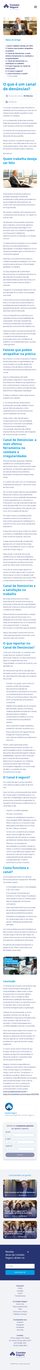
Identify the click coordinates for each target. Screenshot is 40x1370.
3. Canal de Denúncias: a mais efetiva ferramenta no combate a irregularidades (19, 56)
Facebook (20, 1327)
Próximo (20, 1155)
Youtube (20, 1330)
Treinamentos (20, 1296)
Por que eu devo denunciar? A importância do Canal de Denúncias (18, 1212)
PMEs (20, 1288)
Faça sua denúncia (20, 1307)
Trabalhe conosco (20, 1314)
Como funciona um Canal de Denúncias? (20, 1192)
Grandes (20, 1291)
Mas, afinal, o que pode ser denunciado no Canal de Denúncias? (19, 1233)
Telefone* (8, 1146)
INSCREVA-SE (20, 1272)
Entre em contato (20, 1312)
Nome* (7, 1132)
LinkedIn (20, 1322)
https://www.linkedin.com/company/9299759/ (21, 1094)
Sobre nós (20, 1304)
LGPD (20, 1293)
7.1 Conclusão (12, 76)
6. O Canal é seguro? (14, 71)
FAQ (20, 1309)
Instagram (20, 1325)
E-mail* (7, 1139)
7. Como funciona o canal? (17, 74)
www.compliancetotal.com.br (14, 1091)
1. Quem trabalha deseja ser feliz (19, 46)
